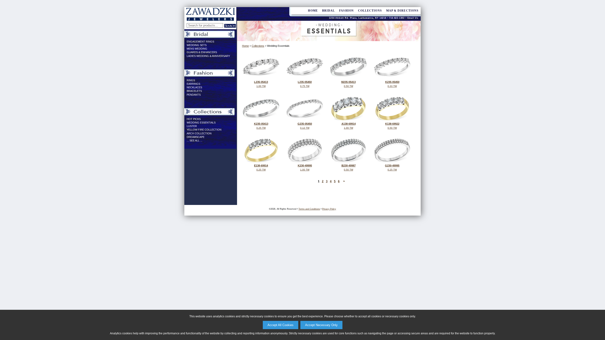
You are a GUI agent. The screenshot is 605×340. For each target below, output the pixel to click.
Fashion (346, 10)
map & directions (402, 10)
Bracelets (194, 90)
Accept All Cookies (281, 325)
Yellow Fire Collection (204, 129)
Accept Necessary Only (321, 325)
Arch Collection (199, 133)
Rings (191, 80)
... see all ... (194, 140)
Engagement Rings (200, 41)
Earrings (193, 83)
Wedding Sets (197, 45)
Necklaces (194, 87)
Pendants (194, 94)
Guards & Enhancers (202, 52)
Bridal (328, 10)
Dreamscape (195, 137)
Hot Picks (194, 119)
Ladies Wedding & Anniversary (208, 56)
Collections (370, 10)
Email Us (412, 18)
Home (245, 45)
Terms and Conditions (309, 209)
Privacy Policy (329, 209)
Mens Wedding (197, 48)
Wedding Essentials (201, 122)
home (313, 10)
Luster (192, 126)
